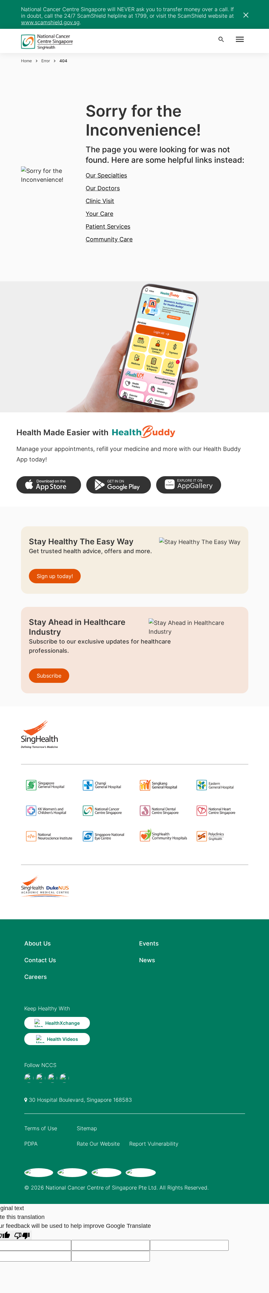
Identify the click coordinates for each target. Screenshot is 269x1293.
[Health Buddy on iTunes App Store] (48, 485)
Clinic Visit (100, 200)
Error (45, 60)
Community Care (109, 239)
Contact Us (40, 960)
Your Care (99, 213)
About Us (37, 943)
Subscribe (49, 675)
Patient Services (108, 226)
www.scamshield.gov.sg (50, 22)
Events (149, 943)
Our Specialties (106, 175)
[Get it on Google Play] (118, 485)
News (147, 960)
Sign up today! (55, 576)
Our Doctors (103, 188)
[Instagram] (52, 1078)
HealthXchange (62, 1023)
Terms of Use (40, 1128)
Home (26, 60)
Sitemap (87, 1128)
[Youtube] (40, 1078)
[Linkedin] (64, 1078)
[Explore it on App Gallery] (188, 485)
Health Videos (62, 1039)
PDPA (31, 1143)
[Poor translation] (22, 1235)
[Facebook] (28, 1078)
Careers (35, 976)
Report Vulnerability (153, 1143)
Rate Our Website (98, 1143)
